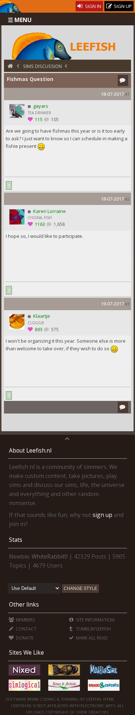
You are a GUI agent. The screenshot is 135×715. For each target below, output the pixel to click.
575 (54, 329)
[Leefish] (67, 45)
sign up (102, 515)
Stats (15, 540)
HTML (108, 699)
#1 (127, 94)
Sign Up (122, 6)
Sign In (92, 6)
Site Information (94, 620)
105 (54, 119)
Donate (24, 638)
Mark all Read (91, 638)
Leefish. (94, 699)
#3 (127, 304)
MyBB (33, 699)
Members (25, 620)
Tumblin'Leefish (93, 629)
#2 (127, 199)
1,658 (59, 224)
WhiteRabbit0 (50, 556)
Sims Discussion (42, 66)
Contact (25, 629)
